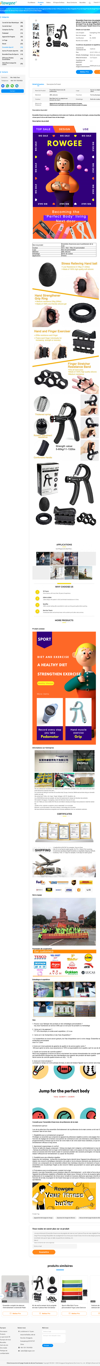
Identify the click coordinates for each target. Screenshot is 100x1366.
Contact (12, 91)
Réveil (12, 44)
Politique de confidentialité (4, 1352)
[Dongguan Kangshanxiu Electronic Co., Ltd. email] (2, 85)
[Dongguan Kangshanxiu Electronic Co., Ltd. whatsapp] (7, 85)
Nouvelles (3, 1342)
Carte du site (4, 1345)
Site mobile (3, 1348)
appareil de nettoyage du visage (43, 1218)
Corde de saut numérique (12, 22)
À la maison (3, 1331)
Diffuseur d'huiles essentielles (12, 58)
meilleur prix (84, 72)
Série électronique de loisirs (12, 63)
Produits (2, 1334)
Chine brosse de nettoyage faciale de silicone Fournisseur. (25, 1363)
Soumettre (44, 1252)
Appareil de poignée (12, 36)
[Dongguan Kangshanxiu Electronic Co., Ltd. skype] (16, 85)
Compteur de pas (12, 29)
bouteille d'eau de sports (12, 54)
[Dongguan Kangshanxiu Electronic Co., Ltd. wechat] (12, 85)
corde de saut (12, 26)
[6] (57, 36)
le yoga (12, 40)
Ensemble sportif (12, 47)
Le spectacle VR (5, 1337)
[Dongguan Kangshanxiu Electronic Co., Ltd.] (8, 3)
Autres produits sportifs (12, 51)
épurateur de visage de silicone (66, 1218)
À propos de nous (5, 1339)
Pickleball (12, 33)
